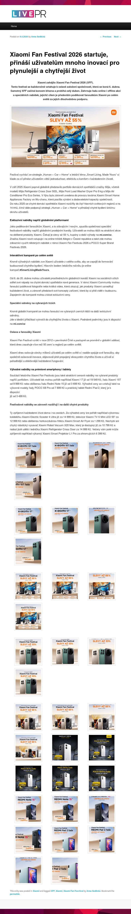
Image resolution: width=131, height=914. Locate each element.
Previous (105, 36)
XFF (53, 890)
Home (14, 26)
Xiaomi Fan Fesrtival (73, 890)
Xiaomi (36, 890)
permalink (15, 893)
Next (117, 36)
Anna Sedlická (38, 36)
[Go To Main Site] (23, 20)
